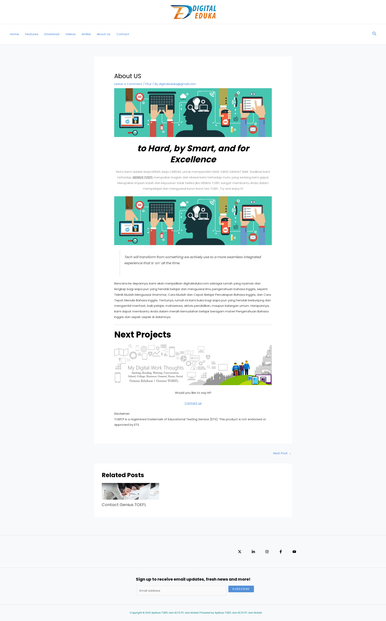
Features (31, 34)
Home (14, 34)
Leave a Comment (128, 84)
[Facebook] (280, 551)
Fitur (148, 84)
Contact (122, 34)
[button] (374, 34)
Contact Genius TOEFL (124, 504)
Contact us (193, 403)
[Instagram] (267, 551)
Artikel (86, 34)
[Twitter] (239, 551)
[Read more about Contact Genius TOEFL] (130, 491)
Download (51, 34)
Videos (70, 34)
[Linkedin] (253, 551)
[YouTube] (294, 551)
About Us (103, 34)
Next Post (282, 453)
